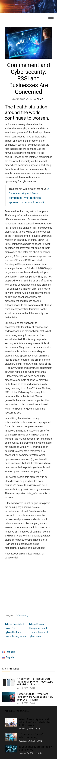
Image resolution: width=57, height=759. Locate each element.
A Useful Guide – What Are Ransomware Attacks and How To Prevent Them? (35, 696)
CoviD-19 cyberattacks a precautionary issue (15, 630)
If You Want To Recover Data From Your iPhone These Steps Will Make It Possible (35, 681)
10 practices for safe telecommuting (31, 736)
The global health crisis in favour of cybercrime (38, 630)
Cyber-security (22, 615)
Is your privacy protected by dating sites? (35, 748)
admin (40, 99)
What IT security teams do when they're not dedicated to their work (35, 722)
